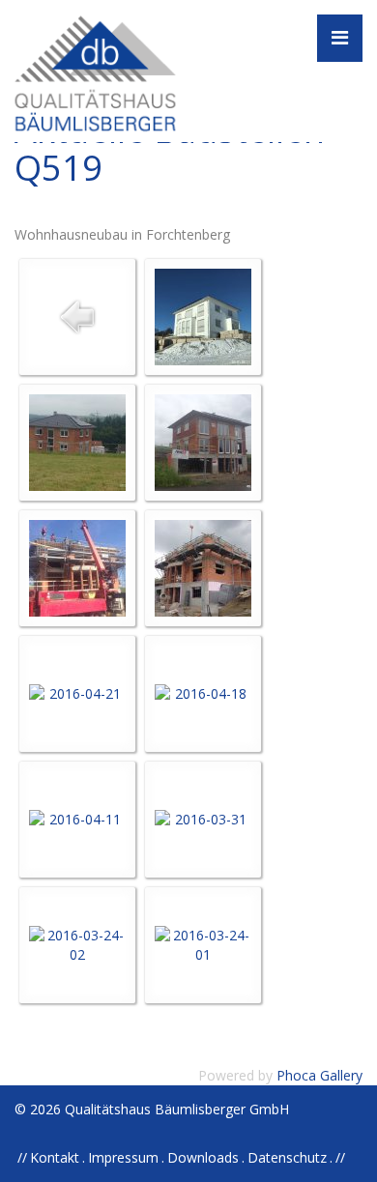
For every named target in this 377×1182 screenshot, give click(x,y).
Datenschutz (287, 1157)
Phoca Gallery (319, 1075)
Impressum (123, 1157)
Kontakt (54, 1157)
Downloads (203, 1157)
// (340, 1157)
